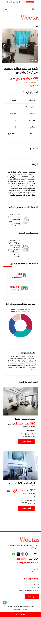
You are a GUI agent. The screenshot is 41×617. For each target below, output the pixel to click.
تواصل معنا (35, 571)
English (9, 2)
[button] (4, 45)
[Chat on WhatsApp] (5, 602)
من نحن (36, 569)
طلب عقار (36, 584)
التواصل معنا (32, 367)
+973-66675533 (28, 2)
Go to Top (31, 597)
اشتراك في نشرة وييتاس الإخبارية (28, 590)
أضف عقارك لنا (34, 587)
